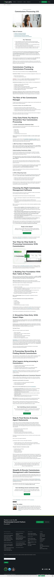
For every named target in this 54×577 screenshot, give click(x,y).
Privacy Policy (38, 574)
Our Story (41, 533)
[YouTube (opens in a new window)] (49, 569)
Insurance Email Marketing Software (9, 547)
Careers (41, 537)
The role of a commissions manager (20, 34)
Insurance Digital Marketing (8, 542)
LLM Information (42, 539)
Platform (14, 1)
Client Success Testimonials (32, 544)
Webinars (41, 547)
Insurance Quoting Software (20, 531)
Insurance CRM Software (7, 540)
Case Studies (30, 545)
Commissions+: (33, 386)
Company (41, 531)
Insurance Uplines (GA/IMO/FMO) (32, 534)
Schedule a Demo (27, 494)
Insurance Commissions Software (21, 541)
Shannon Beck (18, 499)
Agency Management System (8, 533)
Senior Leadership (42, 536)
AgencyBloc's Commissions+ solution (30, 139)
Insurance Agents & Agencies (32, 533)
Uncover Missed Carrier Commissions (21, 544)
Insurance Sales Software (7, 536)
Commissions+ (19, 238)
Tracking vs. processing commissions (20, 33)
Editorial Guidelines (42, 538)
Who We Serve (19, 1)
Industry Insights (30, 536)
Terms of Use (42, 574)
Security (46, 574)
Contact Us (41, 541)
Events (24, 1)
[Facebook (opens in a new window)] (42, 569)
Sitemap (49, 574)
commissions (14, 501)
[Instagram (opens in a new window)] (47, 569)
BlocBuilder (41, 544)
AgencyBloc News (42, 534)
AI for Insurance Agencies (20, 547)
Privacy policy (43, 575)
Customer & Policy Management (8, 535)
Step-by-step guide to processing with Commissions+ (23, 36)
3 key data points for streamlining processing (21, 35)
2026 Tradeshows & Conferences (44, 546)
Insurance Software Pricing (31, 538)
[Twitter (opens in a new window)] (44, 569)
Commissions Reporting (19, 545)
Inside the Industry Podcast (43, 548)
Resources (28, 1)
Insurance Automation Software (8, 539)
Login (40, 1)
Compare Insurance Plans (19, 535)
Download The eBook (27, 413)
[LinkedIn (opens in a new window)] (46, 569)
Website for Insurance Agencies (8, 544)
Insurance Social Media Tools (8, 550)
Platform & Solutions (7, 531)
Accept (39, 575)
